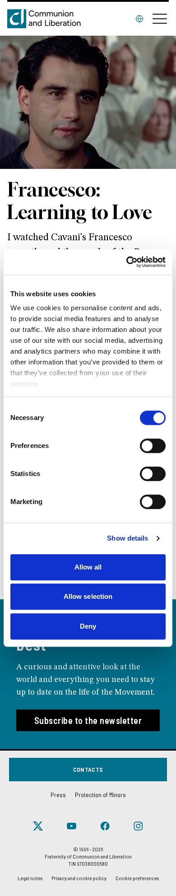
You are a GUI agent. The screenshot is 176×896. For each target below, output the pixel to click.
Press (58, 794)
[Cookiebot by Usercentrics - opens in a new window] (127, 262)
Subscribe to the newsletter (88, 720)
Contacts (88, 769)
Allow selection (88, 596)
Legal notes (30, 878)
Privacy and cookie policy (79, 878)
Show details (127, 538)
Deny (88, 626)
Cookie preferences (137, 878)
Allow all (88, 567)
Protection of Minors (100, 794)
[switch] (153, 446)
